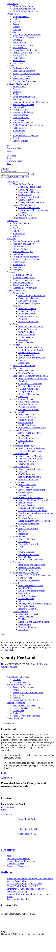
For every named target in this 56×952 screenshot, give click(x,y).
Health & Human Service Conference (35, 521)
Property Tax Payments (28, 352)
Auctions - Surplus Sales (29, 567)
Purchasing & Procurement (25, 81)
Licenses (22, 360)
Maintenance (24, 541)
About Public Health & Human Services (36, 500)
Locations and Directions (18, 858)
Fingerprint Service (27, 606)
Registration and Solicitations (31, 565)
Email (3, 809)
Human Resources (21, 109)
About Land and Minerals (30, 456)
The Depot (17, 99)
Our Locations (19, 682)
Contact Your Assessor (28, 311)
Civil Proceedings (26, 332)
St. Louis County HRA (28, 389)
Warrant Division (26, 598)
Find (15, 19)
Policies (21, 549)
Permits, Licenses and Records (26, 52)
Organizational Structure (29, 192)
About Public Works (27, 539)
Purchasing (18, 133)
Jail (19, 601)
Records (22, 531)
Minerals (17, 697)
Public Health (24, 515)
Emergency (18, 63)
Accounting (23, 363)
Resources (23, 339)
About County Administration (31, 295)
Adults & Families (26, 334)
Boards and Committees (29, 394)
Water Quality (24, 557)
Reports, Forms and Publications (21, 861)
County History (25, 194)
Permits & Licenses (27, 407)
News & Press (24, 495)
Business (11, 65)
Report (16, 24)
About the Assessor (27, 308)
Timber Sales (18, 713)
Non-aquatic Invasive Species (26, 700)
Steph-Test (23, 396)
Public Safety (19, 58)
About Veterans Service (29, 614)
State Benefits (24, 624)
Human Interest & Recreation (26, 50)
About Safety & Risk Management (34, 575)
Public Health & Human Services (28, 125)
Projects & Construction (29, 544)
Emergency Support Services (31, 590)
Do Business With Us (22, 68)
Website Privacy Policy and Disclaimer (24, 883)
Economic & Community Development (30, 102)
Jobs (9, 145)
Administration (19, 86)
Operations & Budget (28, 298)
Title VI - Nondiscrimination (31, 559)
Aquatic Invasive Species (29, 477)
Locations (11, 155)
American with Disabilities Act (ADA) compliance (30, 878)
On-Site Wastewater (27, 474)
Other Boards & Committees (25, 11)
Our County (12, 3)
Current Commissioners (29, 207)
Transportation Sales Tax (18, 899)
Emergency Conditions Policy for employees (27, 889)
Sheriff (16, 138)
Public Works (19, 130)
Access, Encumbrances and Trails (28, 692)
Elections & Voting (27, 355)
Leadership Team (26, 189)
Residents (11, 32)
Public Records (19, 128)
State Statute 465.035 (28, 834)
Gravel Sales (18, 710)
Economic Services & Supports (32, 510)
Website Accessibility (16, 881)
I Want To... (12, 14)
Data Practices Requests (29, 303)
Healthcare (23, 619)
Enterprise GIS (25, 391)
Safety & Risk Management (25, 135)
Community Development (30, 383)
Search (31, 174)
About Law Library (27, 484)
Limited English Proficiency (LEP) (22, 886)
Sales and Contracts (27, 461)
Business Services (26, 505)
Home (4, 664)
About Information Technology (32, 448)
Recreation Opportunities (24, 687)
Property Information (27, 316)
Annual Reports (25, 342)
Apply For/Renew (21, 16)
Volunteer (17, 29)
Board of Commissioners (24, 8)
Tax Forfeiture (19, 695)
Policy (4, 773)
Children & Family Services (31, 508)
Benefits (22, 443)
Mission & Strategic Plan (29, 187)
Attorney (17, 91)
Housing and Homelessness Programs (35, 513)
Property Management (23, 122)
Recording (23, 534)
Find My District (25, 215)
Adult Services (25, 502)
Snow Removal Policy (17, 891)
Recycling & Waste (21, 78)
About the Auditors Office (30, 347)
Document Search (15, 148)
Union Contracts (25, 440)
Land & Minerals (20, 115)
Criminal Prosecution (27, 329)
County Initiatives (26, 200)
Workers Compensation (29, 580)
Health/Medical (20, 47)
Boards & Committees (28, 321)
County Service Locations (30, 197)
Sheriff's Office (25, 588)
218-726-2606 (7, 807)
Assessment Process (27, 313)
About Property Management (31, 490)
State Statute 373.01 (28, 829)
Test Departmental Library (30, 451)
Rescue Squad (24, 593)
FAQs (9, 151)
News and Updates (15, 863)
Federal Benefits (25, 616)
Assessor (17, 89)
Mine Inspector (25, 578)
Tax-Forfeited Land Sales (24, 705)
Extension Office (20, 107)
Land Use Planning (21, 117)
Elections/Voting (20, 42)
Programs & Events (27, 417)
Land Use (22, 471)
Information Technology (24, 112)
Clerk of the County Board (30, 350)
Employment (24, 435)
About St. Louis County (23, 6)
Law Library (18, 120)
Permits (16, 690)
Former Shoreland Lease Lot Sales (28, 708)
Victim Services (25, 337)
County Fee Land (26, 464)
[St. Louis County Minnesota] (15, 176)
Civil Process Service (28, 596)
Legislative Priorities (27, 300)
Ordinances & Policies (28, 409)
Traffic (21, 546)
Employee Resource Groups (31, 202)
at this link (11, 650)
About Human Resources (29, 433)
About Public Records (28, 528)
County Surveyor (26, 552)
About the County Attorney (30, 326)
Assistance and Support (23, 37)
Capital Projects (25, 492)
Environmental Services (23, 104)
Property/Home (20, 55)
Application (6, 778)
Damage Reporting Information (27, 34)
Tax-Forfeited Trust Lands (30, 458)
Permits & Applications (28, 554)
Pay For (16, 21)
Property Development (23, 76)
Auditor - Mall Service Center (31, 357)
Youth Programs (25, 420)
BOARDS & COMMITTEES (32, 427)
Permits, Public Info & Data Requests (35, 603)
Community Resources (28, 523)
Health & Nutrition (26, 425)
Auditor (16, 94)
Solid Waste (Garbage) (28, 401)
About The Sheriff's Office (30, 585)
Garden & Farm (25, 422)
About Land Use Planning (30, 469)
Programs (22, 319)
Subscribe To (19, 27)
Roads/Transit (19, 60)
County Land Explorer (28, 819)
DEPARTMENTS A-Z (17, 84)
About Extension (26, 414)
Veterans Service (20, 141)
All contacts (6, 814)
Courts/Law (18, 40)
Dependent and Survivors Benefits (34, 622)
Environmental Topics (23, 45)
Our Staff (17, 679)
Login (4, 931)
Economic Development (24, 71)
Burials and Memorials (28, 627)
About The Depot (26, 370)
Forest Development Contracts (26, 716)
